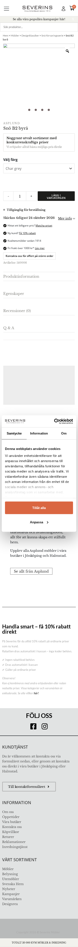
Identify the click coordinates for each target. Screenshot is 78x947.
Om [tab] (64, 433)
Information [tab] (39, 433)
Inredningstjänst (15, 847)
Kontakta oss (12, 827)
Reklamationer (14, 842)
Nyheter (8, 889)
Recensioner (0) (17, 311)
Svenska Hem (13, 884)
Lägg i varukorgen (56, 196)
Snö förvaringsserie (52, 35)
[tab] (39, 276)
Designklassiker (30, 35)
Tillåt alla (39, 508)
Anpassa (36, 522)
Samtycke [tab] (14, 433)
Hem (5, 35)
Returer (8, 837)
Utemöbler (10, 879)
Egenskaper (13, 293)
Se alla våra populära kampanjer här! (39, 19)
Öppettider (11, 817)
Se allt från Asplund (31, 571)
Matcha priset (44, 225)
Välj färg (10, 159)
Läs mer (40, 248)
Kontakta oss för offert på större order (29, 256)
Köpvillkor (10, 832)
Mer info (65, 218)
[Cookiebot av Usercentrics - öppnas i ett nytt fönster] (55, 421)
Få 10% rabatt (27, 233)
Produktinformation (21, 276)
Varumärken (12, 899)
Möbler (15, 35)
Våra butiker (11, 822)
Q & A (8, 328)
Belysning (10, 874)
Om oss (8, 812)
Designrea (10, 904)
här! (36, 693)
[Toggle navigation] (6, 8)
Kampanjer (11, 894)
